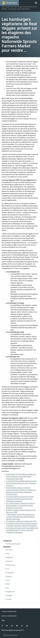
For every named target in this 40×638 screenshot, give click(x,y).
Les (7, 569)
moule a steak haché (9, 611)
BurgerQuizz (11, 3)
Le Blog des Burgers (13, 544)
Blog (3, 620)
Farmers (9, 561)
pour (8, 580)
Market (9, 576)
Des (7, 554)
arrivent (9, 550)
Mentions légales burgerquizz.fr (13, 630)
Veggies (9, 595)
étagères (9, 557)
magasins (10, 573)
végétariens (10, 592)
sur (7, 588)
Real (8, 584)
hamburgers (10, 565)
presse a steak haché (9, 616)
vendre (9, 599)
